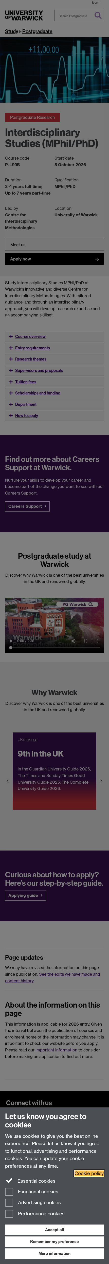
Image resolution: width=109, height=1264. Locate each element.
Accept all (54, 1229)
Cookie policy (89, 1173)
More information (54, 1253)
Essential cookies (36, 1181)
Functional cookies (37, 1192)
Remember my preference (54, 1241)
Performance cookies (41, 1214)
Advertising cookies (39, 1203)
